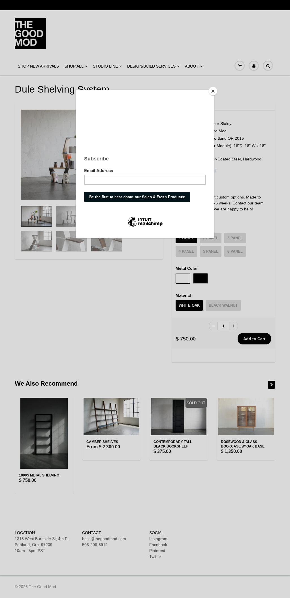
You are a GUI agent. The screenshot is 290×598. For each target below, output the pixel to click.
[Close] (213, 91)
